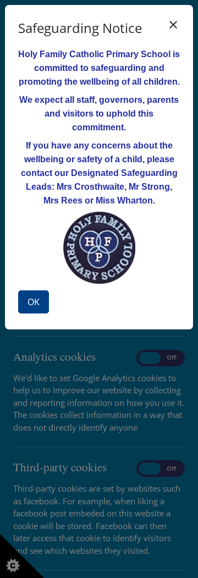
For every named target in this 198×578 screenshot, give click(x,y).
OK (34, 302)
